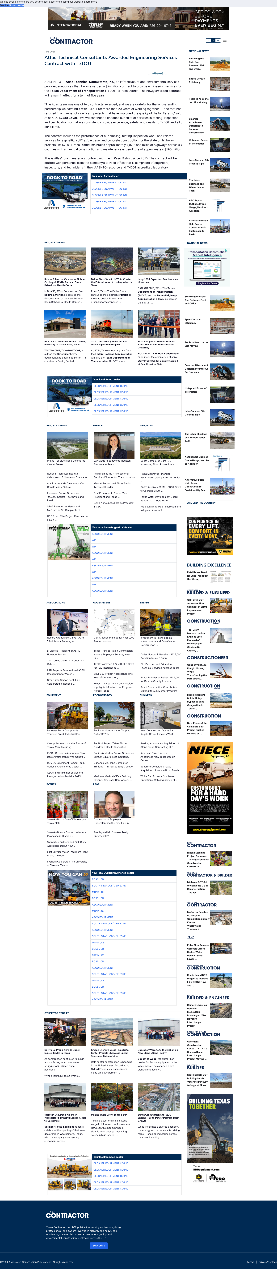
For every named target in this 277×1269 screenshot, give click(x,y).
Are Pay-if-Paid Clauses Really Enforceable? (111, 834)
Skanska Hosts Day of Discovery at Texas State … (66, 821)
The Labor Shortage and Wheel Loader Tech (196, 437)
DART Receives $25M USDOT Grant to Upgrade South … (160, 489)
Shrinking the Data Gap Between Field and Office (195, 300)
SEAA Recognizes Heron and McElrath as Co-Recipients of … (65, 508)
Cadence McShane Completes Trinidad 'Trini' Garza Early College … (113, 766)
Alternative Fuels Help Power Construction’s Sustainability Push (198, 227)
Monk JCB (98, 892)
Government (101, 602)
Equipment (53, 695)
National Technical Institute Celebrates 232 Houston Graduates (67, 475)
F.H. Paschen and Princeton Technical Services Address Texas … (159, 668)
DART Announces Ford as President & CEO (114, 504)
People (98, 425)
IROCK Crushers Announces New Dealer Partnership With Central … (66, 755)
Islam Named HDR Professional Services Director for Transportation (114, 475)
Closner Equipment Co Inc (109, 182)
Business (146, 695)
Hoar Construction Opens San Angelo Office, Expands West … (158, 732)
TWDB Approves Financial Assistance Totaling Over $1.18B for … (160, 477)
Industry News (54, 242)
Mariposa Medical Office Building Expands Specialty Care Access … (113, 778)
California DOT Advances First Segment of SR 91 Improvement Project (197, 607)
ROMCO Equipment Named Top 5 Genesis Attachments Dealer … (66, 764)
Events (51, 784)
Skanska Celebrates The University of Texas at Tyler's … (67, 863)
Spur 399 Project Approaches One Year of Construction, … (113, 675)
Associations (55, 602)
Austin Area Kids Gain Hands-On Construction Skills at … (65, 485)
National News (199, 51)
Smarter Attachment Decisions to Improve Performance (196, 125)
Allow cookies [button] (16, 5)
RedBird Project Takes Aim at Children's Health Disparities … (111, 745)
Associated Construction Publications (30, 1262)
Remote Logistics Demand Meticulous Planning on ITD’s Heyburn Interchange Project (197, 1015)
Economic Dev (102, 695)
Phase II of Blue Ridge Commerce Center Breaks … (66, 462)
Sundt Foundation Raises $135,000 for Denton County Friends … (160, 679)
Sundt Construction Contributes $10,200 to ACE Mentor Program (158, 689)
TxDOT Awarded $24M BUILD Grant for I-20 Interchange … (114, 665)
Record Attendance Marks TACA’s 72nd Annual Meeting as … (65, 639)
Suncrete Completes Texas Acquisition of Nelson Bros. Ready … (160, 768)
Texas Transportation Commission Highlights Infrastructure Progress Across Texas (113, 687)
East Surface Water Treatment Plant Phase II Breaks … (67, 853)
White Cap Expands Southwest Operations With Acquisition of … (158, 778)
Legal (97, 784)
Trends (145, 602)
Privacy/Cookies (268, 1262)
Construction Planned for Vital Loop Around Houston (114, 639)
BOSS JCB (98, 879)
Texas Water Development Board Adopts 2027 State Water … (159, 498)
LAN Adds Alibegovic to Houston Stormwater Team (112, 462)
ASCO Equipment (102, 533)
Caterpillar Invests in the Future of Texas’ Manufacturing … (66, 745)
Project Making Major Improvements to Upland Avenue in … (160, 508)
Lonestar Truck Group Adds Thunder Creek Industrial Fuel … (65, 732)
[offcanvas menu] (224, 40)
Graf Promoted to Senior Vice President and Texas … (110, 495)
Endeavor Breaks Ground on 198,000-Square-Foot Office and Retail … (65, 497)
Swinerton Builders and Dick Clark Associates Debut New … (66, 844)
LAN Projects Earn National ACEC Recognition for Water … (66, 672)
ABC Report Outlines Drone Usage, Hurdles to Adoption (197, 460)
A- (208, 40)
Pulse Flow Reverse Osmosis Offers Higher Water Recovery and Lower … (198, 952)
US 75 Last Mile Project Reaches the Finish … (67, 518)
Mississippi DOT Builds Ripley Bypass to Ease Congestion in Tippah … (196, 701)
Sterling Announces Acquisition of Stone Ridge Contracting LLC (159, 745)
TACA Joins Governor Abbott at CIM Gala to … (67, 662)
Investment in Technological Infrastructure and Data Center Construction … (157, 641)
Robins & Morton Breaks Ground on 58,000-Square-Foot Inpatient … (114, 755)
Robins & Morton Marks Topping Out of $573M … (112, 732)
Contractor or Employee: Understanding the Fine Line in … (112, 821)
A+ (218, 40)
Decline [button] (4, 5)
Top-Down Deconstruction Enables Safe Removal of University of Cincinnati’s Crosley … (196, 640)
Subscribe (99, 1245)
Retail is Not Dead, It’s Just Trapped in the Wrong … (197, 575)
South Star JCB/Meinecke (109, 885)
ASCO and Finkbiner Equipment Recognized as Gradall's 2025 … (65, 774)
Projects (146, 425)
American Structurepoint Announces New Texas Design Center (157, 757)
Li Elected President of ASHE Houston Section (63, 652)
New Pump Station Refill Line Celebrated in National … (63, 681)
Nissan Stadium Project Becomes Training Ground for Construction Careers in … (198, 859)
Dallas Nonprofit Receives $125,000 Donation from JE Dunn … (160, 656)
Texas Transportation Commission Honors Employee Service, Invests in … (113, 654)
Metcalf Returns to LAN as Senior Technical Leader (112, 485)
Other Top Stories (56, 1013)
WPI (94, 540)
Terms (250, 1262)
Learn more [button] (90, 1)
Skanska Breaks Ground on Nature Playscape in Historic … (66, 834)
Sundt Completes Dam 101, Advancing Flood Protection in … (158, 462)
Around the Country (201, 502)
